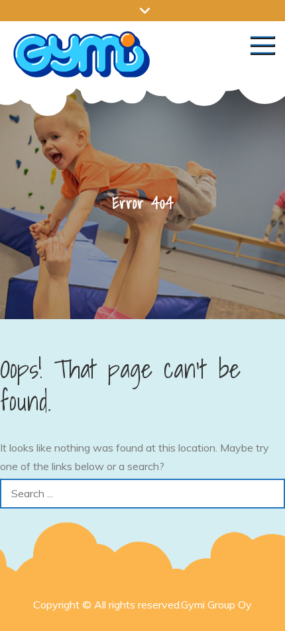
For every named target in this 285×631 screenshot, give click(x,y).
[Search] (270, 494)
